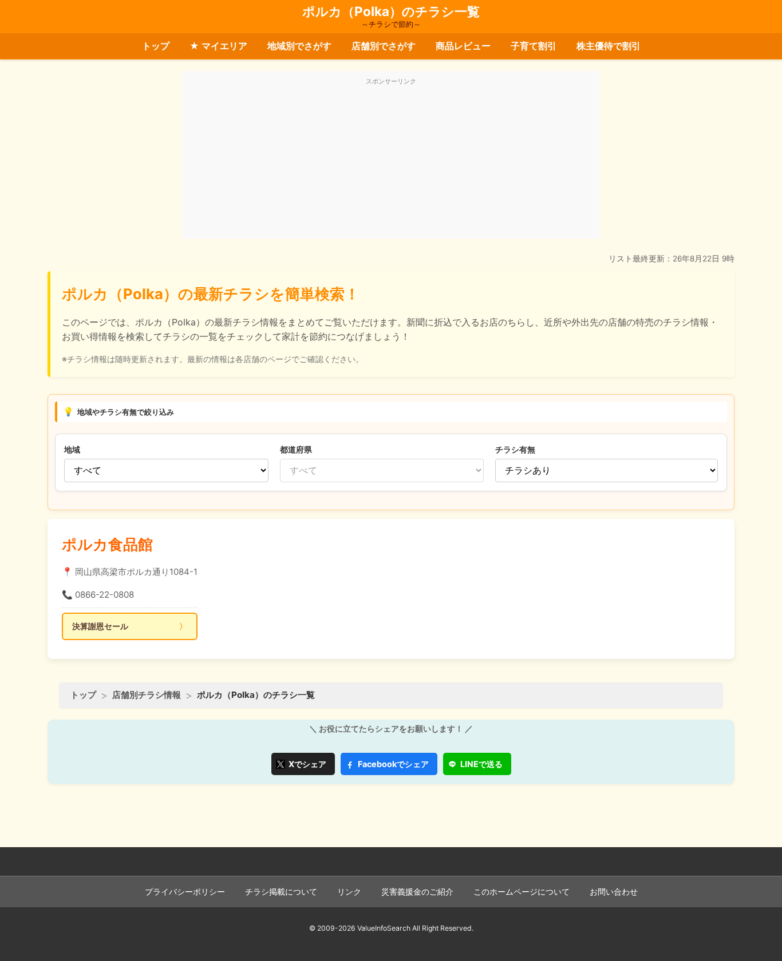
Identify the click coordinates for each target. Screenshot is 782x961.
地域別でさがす (299, 45)
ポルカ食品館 (107, 544)
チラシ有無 (515, 449)
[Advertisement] (391, 161)
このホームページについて (521, 891)
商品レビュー (463, 45)
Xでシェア (307, 764)
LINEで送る (481, 764)
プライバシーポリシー (185, 891)
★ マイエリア (218, 45)
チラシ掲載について (281, 891)
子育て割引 (533, 45)
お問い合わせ (614, 891)
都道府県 (296, 449)
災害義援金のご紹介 (417, 891)
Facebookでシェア (393, 764)
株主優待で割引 (608, 45)
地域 (72, 449)
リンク (349, 891)
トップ (155, 45)
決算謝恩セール (100, 626)
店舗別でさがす (383, 45)
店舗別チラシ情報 (146, 694)
